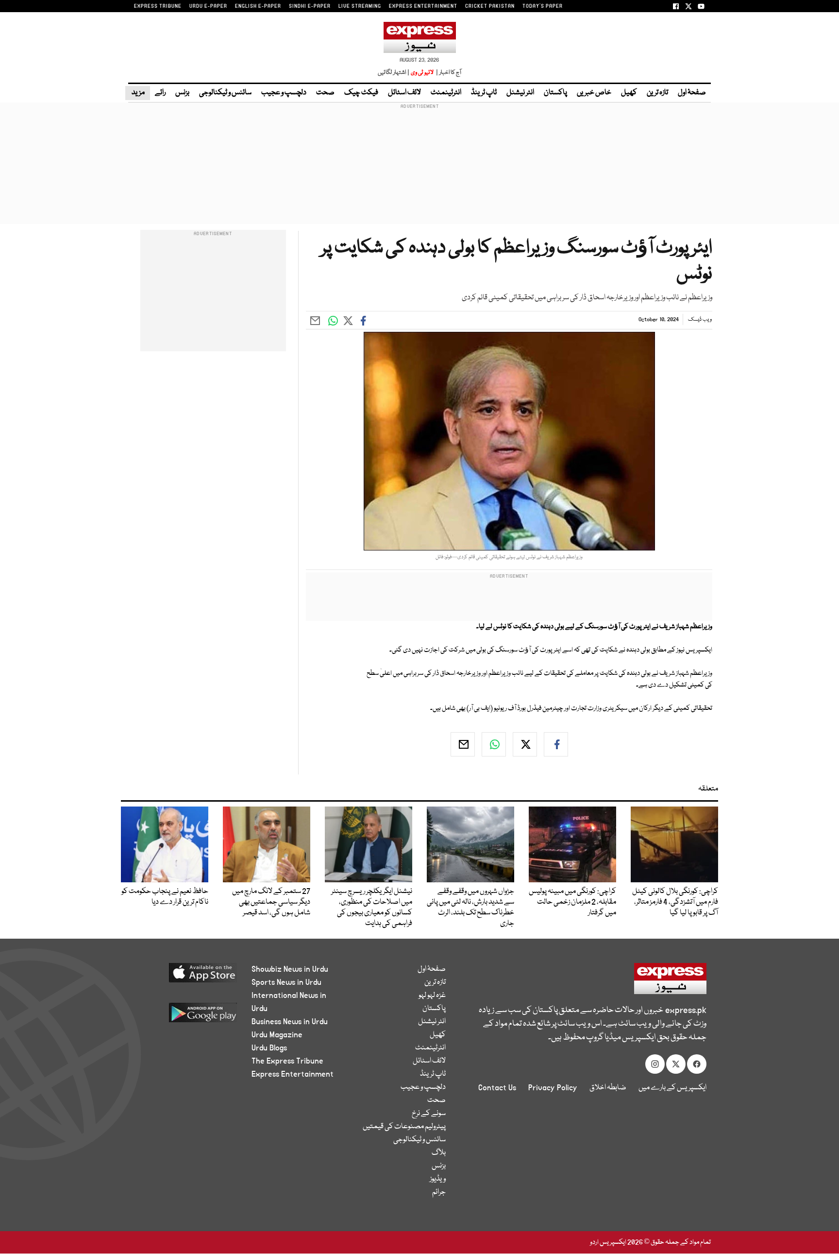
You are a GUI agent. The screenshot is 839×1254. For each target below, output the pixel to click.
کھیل (629, 93)
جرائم (439, 1192)
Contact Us (497, 1088)
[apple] (185, 976)
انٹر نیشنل (520, 93)
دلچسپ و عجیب (283, 93)
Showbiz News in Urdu (290, 969)
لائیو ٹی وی (422, 72)
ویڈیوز (438, 1179)
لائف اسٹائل (404, 93)
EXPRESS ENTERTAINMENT (423, 6)
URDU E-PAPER (208, 6)
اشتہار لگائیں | (394, 72)
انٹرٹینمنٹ (446, 93)
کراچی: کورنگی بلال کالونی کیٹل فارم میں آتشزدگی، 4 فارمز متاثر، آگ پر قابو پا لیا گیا (675, 902)
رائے (160, 93)
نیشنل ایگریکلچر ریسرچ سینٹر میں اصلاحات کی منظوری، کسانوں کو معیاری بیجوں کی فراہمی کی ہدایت (371, 907)
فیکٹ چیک (361, 93)
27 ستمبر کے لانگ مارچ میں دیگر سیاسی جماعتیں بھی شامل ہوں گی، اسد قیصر (271, 902)
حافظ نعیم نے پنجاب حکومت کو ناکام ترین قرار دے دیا (164, 897)
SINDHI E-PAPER (310, 6)
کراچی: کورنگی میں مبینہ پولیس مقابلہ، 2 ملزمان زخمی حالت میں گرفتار (572, 902)
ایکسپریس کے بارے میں (672, 1088)
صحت (325, 93)
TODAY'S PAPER (542, 6)
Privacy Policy (552, 1088)
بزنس (182, 93)
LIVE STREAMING (359, 6)
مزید (138, 93)
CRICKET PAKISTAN (490, 6)
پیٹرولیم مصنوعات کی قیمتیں (404, 1127)
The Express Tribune (287, 1061)
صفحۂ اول (692, 93)
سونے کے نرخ (429, 1113)
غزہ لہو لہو (432, 995)
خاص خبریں (594, 93)
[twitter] (525, 744)
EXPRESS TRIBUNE (158, 6)
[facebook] (556, 744)
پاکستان (555, 93)
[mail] (463, 744)
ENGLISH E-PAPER (258, 6)
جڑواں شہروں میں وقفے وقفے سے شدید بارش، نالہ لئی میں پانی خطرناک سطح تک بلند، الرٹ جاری (470, 907)
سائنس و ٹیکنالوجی (225, 93)
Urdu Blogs (269, 1048)
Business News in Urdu (290, 1022)
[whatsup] (494, 744)
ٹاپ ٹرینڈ (484, 93)
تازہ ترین (657, 93)
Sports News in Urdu (286, 982)
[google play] (185, 1016)
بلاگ (439, 1153)
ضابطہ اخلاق (607, 1088)
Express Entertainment (293, 1074)
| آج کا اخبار (448, 72)
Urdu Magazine (277, 1035)
